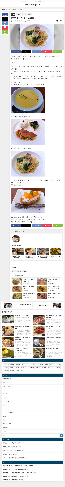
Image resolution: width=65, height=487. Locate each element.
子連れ (44, 367)
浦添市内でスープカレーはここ (11, 454)
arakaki (60, 20)
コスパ (6, 364)
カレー (38, 367)
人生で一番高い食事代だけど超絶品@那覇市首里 (15, 457)
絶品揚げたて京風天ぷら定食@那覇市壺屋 (13, 472)
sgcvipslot (23, 476)
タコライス (26, 364)
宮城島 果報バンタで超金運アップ (11, 476)
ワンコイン (20, 370)
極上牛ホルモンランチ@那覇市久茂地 (12, 469)
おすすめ (5, 382)
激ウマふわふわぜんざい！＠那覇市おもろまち (14, 465)
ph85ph (25, 469)
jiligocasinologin (29, 472)
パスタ (13, 14)
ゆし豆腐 (24, 367)
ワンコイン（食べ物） (8, 412)
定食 (47, 364)
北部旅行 (5, 416)
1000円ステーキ (7, 378)
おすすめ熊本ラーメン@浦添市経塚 (12, 446)
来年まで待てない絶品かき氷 (10, 479)
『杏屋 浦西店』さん (17, 62)
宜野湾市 (32, 367)
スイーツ (13, 370)
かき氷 (6, 367)
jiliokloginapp (31, 465)
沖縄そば (41, 364)
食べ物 (4, 431)
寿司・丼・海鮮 (7, 423)
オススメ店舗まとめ (8, 386)
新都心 (12, 367)
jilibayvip (21, 479)
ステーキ (34, 364)
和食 (18, 367)
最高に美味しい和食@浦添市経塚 (11, 443)
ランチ (25, 14)
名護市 (18, 364)
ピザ (4, 405)
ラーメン (51, 367)
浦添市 (19, 14)
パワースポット (7, 401)
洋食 (30, 14)
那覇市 (53, 364)
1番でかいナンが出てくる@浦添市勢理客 (13, 450)
